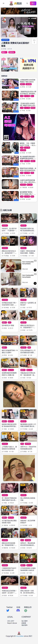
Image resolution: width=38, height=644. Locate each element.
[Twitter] (9, 610)
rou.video (20, 636)
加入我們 (24, 621)
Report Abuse (12, 623)
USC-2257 (10, 621)
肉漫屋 (24, 623)
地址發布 (24, 625)
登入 (33, 3)
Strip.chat (25, 269)
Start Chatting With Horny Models (28, 262)
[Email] (28, 610)
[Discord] (18, 610)
